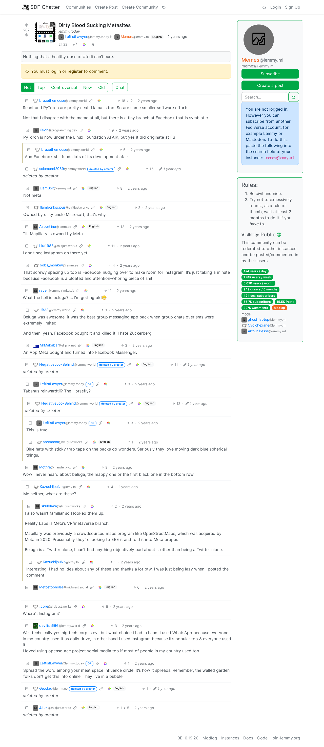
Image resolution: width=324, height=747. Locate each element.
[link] (75, 44)
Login (275, 7)
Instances (230, 737)
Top (41, 87)
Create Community (140, 7)
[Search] (264, 7)
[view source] (92, 44)
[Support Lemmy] (164, 7)
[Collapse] (27, 101)
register (75, 71)
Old (101, 87)
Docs (248, 737)
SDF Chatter (45, 7)
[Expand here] (45, 32)
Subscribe (270, 73)
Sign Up (292, 7)
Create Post (106, 7)
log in (55, 71)
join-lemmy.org (286, 737)
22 (65, 44)
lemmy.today (69, 31)
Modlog (279, 308)
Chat (120, 87)
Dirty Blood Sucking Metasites (94, 25)
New (87, 87)
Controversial (64, 87)
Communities (78, 7)
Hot (27, 87)
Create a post (270, 85)
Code (262, 737)
